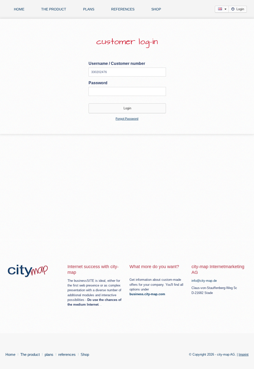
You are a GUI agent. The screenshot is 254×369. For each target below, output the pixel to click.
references (122, 9)
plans (88, 9)
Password (98, 83)
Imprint (244, 354)
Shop (156, 9)
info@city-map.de (204, 281)
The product (53, 9)
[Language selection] (222, 9)
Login (240, 9)
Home (19, 9)
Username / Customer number (117, 63)
